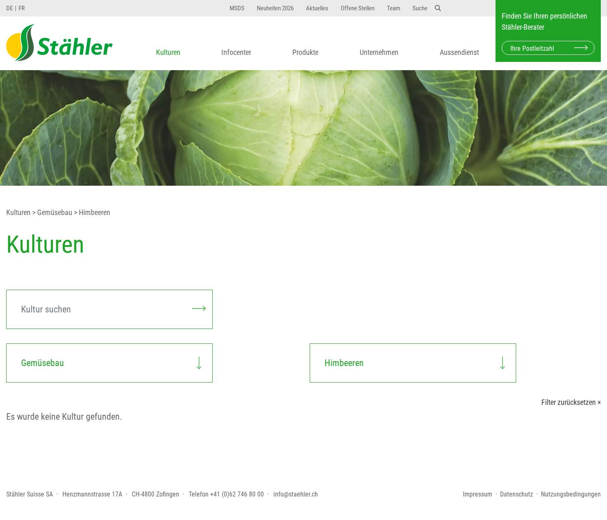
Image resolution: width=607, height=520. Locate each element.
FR (22, 8)
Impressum (477, 494)
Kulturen (168, 52)
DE (9, 8)
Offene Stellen (358, 8)
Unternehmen (379, 52)
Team (393, 8)
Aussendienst (459, 52)
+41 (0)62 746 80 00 (237, 494)
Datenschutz (516, 494)
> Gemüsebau (51, 212)
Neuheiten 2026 (275, 8)
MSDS (237, 8)
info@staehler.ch (295, 494)
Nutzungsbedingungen (571, 494)
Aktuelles (317, 8)
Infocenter (236, 52)
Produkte (305, 52)
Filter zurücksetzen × (571, 402)
